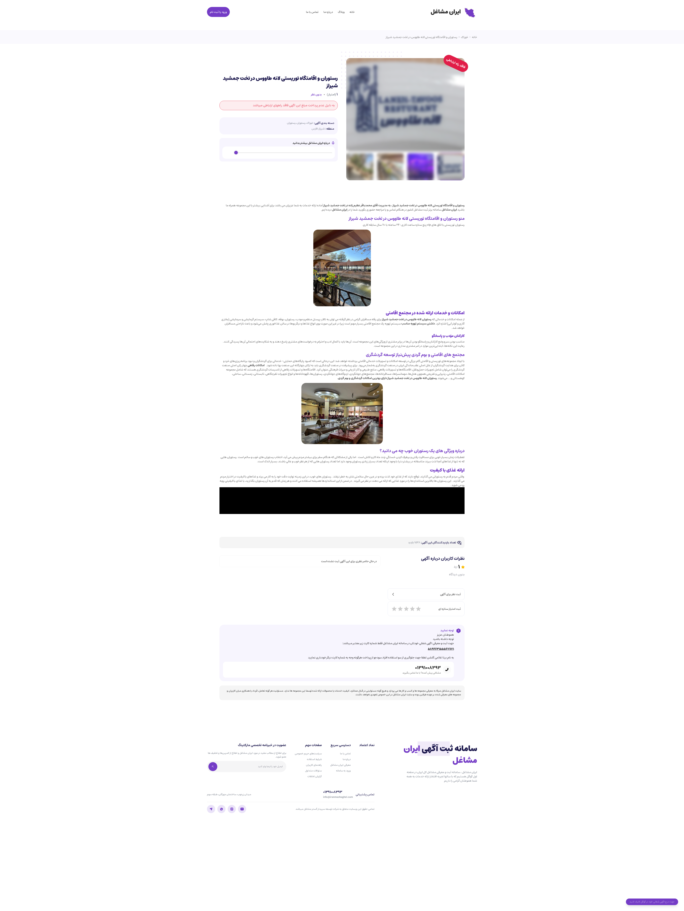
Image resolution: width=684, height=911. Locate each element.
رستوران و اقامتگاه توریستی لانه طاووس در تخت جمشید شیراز (421, 37)
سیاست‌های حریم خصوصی (308, 753)
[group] (278, 153)
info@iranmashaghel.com (338, 797)
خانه (352, 11)
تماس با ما (312, 11)
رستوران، (300, 123)
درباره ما (328, 11)
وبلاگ (341, 11)
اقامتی (392, 313)
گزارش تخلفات (314, 776)
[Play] (229, 152)
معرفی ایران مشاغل (340, 765)
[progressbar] (284, 152)
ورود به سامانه (343, 771)
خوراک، (309, 123)
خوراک (464, 37)
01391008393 (428, 668)
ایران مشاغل (449, 209)
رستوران (291, 123)
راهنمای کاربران (314, 765)
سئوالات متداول (313, 771)
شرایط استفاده (314, 759)
